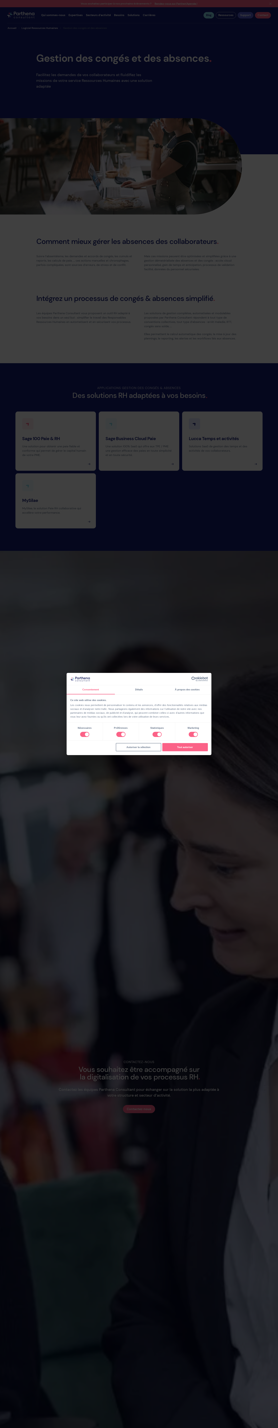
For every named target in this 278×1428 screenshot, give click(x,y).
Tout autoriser (185, 747)
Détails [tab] (139, 689)
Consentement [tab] (90, 689)
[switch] (120, 734)
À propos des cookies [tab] (187, 689)
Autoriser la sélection (138, 747)
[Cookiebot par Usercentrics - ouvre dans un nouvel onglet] (194, 679)
